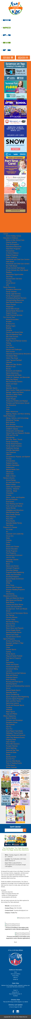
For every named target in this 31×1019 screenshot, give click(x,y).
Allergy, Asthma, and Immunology (17, 418)
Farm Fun (9, 729)
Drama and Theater (12, 546)
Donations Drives (11, 722)
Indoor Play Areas (12, 358)
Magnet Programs (12, 255)
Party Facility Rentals (13, 514)
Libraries (9, 362)
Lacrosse (9, 671)
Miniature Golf (10, 366)
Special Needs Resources (14, 311)
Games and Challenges (14, 349)
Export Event (16, 924)
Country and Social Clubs (14, 332)
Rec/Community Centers (14, 381)
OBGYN (8, 454)
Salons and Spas (11, 384)
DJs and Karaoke (12, 499)
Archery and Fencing (13, 641)
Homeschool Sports (12, 666)
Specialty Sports (11, 692)
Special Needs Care (12, 469)
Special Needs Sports (13, 690)
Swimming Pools (11, 396)
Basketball (9, 645)
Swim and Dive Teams (13, 701)
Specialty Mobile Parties (14, 523)
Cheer (8, 647)
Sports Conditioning (12, 694)
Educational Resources (13, 246)
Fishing (8, 343)
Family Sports (10, 654)
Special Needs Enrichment (15, 579)
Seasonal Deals (11, 752)
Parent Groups (11, 304)
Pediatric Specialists (12, 465)
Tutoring (8, 281)
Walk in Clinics (11, 476)
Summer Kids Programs (14, 587)
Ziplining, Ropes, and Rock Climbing (18, 414)
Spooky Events (11, 757)
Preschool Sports (12, 677)
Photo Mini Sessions (13, 744)
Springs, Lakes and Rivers (15, 392)
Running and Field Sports (14, 681)
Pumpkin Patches (12, 746)
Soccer (8, 688)
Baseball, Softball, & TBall (14, 643)
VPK (7, 285)
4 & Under (9, 529)
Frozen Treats (10, 619)
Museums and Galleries (14, 371)
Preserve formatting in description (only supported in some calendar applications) (17, 928)
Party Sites (9, 519)
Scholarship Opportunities (14, 274)
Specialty (9, 581)
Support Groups (11, 313)
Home (15, 972)
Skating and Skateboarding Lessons (18, 686)
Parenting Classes (12, 570)
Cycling (8, 651)
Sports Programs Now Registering (17, 696)
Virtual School (10, 283)
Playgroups (9, 306)
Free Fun (9, 345)
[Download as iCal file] (23, 918)
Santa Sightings (11, 748)
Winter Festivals (11, 767)
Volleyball (9, 709)
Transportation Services (14, 279)
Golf (7, 660)
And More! (15, 995)
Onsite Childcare (11, 257)
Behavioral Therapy (12, 420)
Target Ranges (11, 399)
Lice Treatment (11, 452)
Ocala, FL (15, 990)
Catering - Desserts (12, 489)
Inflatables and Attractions (14, 510)
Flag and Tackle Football (14, 656)
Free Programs (11, 553)
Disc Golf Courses (12, 336)
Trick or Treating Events (14, 763)
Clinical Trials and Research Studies (18, 433)
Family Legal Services (13, 294)
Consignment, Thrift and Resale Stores (16, 610)
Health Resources (9, 416)
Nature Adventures (12, 373)
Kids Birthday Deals (12, 512)
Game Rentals (11, 508)
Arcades (9, 321)
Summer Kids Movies (13, 761)
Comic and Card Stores (14, 606)
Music (8, 564)
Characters (9, 493)
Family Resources (9, 287)
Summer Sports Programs (15, 699)
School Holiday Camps (13, 236)
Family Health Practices (14, 446)
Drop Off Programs (12, 244)
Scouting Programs (12, 576)
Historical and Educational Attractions (18, 354)
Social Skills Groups (12, 309)
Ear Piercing (10, 615)
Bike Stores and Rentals (14, 600)
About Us (15, 977)
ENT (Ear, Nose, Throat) (14, 439)
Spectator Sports (11, 388)
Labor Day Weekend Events (15, 737)
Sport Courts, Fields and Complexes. (18, 390)
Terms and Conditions (15, 973)
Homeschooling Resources (15, 300)
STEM (8, 583)
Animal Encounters (12, 319)
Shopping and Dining (10, 596)
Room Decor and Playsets (14, 628)
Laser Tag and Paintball (14, 360)
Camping (9, 330)
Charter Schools (11, 242)
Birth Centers (10, 422)
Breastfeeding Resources (14, 426)
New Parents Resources (14, 302)
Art (7, 531)
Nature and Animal (12, 566)
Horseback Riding (12, 669)
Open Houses (10, 742)
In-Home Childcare (12, 253)
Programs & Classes (10, 527)
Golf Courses (10, 351)
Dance (8, 544)
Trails (7, 409)
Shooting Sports (11, 684)
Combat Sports (11, 649)
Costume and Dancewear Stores (17, 613)
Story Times (10, 585)
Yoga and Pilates (11, 714)
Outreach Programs (12, 568)
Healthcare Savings (12, 448)
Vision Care (10, 474)
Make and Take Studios (14, 364)
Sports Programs (9, 639)
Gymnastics (10, 662)
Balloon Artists (11, 484)
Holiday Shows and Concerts (15, 735)
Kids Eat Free (10, 624)
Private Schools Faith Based (15, 268)
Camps (5, 233)
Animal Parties (11, 480)
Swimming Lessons (12, 703)
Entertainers (10, 501)
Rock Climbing (11, 679)
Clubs (8, 538)
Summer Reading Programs (15, 589)
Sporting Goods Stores (13, 632)
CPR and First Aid (12, 435)
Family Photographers (13, 296)
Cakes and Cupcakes (13, 486)
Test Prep (9, 276)
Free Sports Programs (13, 658)
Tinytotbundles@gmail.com (21, 910)
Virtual (8, 591)
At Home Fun (10, 324)
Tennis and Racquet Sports (15, 705)
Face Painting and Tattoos (14, 504)
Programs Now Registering (15, 572)
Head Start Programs (13, 248)
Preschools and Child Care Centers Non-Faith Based (17, 264)
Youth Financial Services (14, 315)
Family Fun (14, 912)
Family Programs (11, 551)
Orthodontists (10, 461)
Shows (8, 754)
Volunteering (10, 594)
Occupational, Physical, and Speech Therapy (18, 457)
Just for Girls (10, 557)
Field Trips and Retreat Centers (16, 341)
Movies (8, 369)
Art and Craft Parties (13, 482)
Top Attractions (11, 405)
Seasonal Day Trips (12, 750)
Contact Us (15, 979)
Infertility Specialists (12, 450)
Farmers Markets (11, 617)
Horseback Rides (11, 356)
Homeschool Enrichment (14, 555)
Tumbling (9, 707)
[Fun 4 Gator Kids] (15, 8)
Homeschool (10, 251)
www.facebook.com (15, 905)
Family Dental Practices (14, 444)
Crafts (8, 542)
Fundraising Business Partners (16, 298)
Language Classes (12, 559)
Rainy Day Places (12, 379)
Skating (8, 386)
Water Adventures (12, 411)
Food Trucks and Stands (14, 506)
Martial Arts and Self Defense (16, 673)
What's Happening (9, 716)
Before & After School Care (15, 240)
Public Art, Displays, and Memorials (18, 377)
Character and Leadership (14, 534)
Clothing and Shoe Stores (14, 604)
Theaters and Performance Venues (17, 403)
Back (15, 942)
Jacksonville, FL (15, 992)
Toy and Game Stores (13, 636)
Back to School (11, 718)
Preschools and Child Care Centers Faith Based (17, 260)
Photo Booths (10, 521)
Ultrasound (9, 471)
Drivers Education (12, 549)
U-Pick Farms (10, 765)
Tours (8, 407)
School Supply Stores (13, 630)
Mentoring (9, 561)
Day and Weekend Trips (14, 334)
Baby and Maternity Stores (15, 598)
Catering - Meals (11, 491)
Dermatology (10, 437)
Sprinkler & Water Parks (14, 394)
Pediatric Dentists (12, 463)
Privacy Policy (15, 975)
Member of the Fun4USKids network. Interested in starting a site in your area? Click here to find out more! (16, 986)
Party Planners (11, 516)
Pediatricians (10, 467)
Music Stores (10, 626)
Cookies (8, 495)
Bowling (8, 328)
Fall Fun (8, 727)
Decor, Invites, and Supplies (15, 497)
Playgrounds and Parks (13, 375)
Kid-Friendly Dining (12, 621)
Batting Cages (10, 326)
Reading (9, 272)
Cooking (8, 540)
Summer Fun (10, 759)
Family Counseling (12, 441)
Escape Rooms (11, 339)
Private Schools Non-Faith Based (17, 270)
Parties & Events (9, 478)
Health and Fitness (12, 664)
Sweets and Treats (12, 634)
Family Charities (11, 291)
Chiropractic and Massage (14, 431)
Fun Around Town (9, 317)
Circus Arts (9, 536)
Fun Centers (10, 347)
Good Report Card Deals (14, 731)
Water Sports (10, 712)
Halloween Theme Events (14, 733)
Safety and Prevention (13, 574)
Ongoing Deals (11, 739)
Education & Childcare (10, 238)
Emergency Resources (13, 289)
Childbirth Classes (12, 429)
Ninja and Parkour (12, 675)
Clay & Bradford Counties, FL (15, 994)
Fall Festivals (10, 724)
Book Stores (10, 602)
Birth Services (10, 424)
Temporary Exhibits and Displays (17, 401)
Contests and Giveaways (14, 720)
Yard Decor (9, 525)
